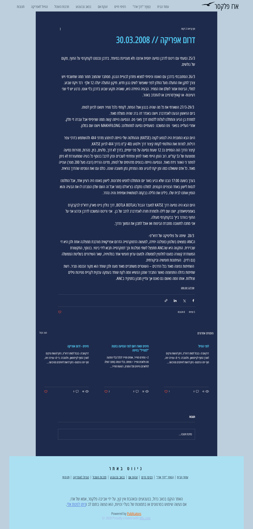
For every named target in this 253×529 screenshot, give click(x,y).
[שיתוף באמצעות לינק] (166, 300)
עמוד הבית (182, 477)
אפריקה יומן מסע (187, 288)
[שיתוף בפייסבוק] (193, 300)
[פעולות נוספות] (60, 29)
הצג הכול (43, 332)
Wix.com (145, 518)
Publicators (134, 513)
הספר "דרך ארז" (165, 477)
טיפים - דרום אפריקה (78, 346)
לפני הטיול (203, 346)
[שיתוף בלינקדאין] (175, 300)
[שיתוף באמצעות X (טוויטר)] (184, 300)
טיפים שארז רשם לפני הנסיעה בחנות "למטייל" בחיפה (130, 348)
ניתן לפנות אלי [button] (76, 504)
